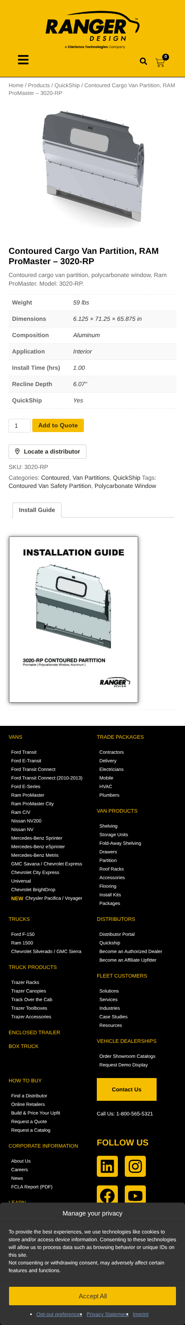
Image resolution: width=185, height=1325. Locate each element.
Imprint (141, 1314)
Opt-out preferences (60, 1314)
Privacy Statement (107, 1314)
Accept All (93, 1296)
